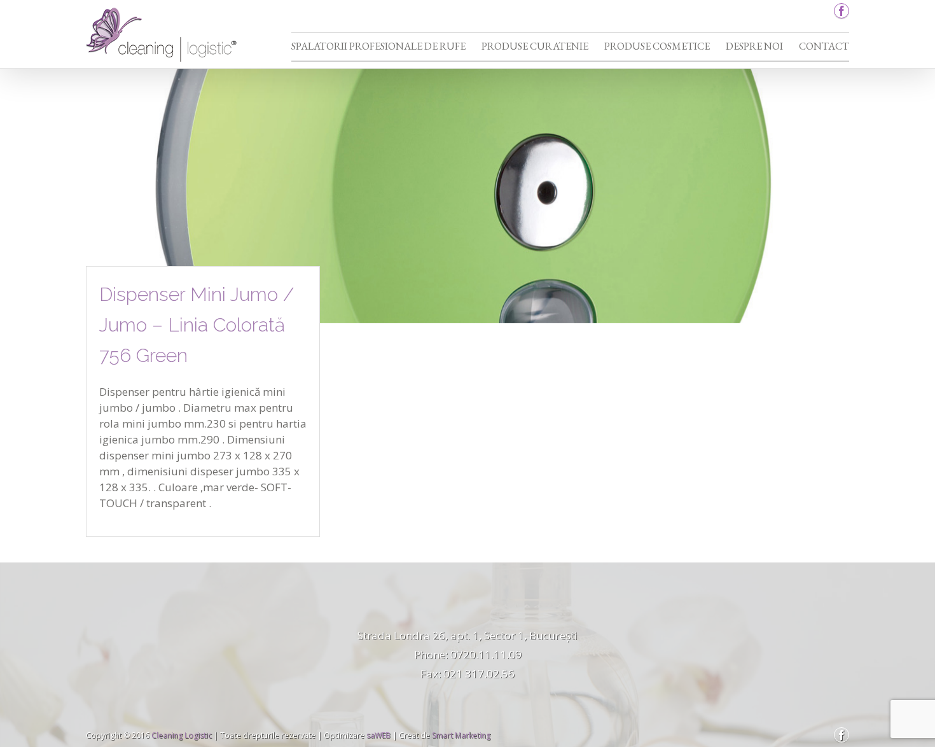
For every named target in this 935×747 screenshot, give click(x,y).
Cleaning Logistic (181, 735)
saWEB (377, 735)
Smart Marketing (461, 735)
